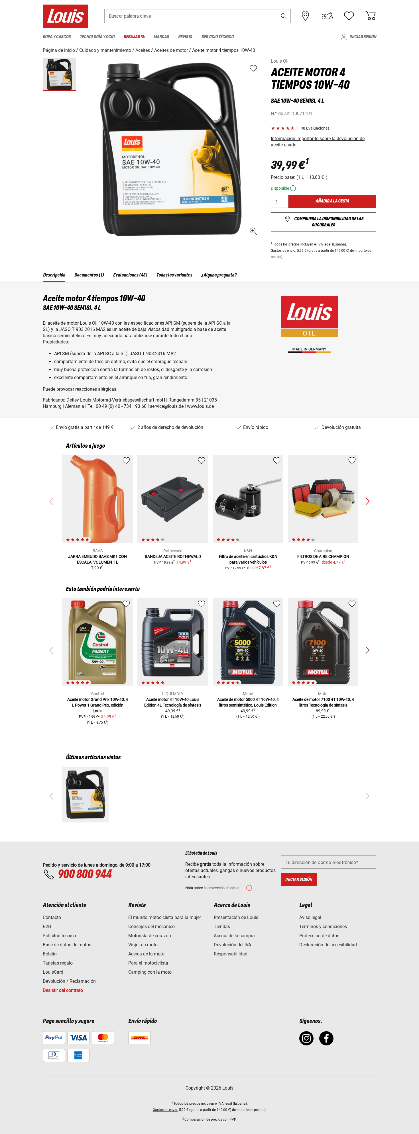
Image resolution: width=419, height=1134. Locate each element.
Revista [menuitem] (185, 36)
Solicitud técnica (59, 935)
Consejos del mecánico (151, 926)
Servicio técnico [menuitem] (218, 36)
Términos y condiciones (323, 926)
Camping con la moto (150, 972)
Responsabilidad (230, 954)
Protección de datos (319, 935)
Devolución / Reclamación (69, 981)
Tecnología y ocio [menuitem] (97, 36)
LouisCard (53, 972)
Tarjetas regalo (58, 963)
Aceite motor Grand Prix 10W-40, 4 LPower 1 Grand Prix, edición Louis (97, 705)
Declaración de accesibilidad (328, 944)
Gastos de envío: (283, 251)
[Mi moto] (327, 16)
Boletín (50, 954)
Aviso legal (310, 917)
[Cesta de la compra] (370, 16)
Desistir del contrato (63, 990)
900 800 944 (84, 874)
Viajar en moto (143, 944)
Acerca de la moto (146, 954)
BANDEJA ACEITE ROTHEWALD (173, 556)
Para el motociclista (148, 963)
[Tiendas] (305, 16)
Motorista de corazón (149, 935)
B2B (47, 926)
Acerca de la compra (234, 935)
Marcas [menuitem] (161, 36)
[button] (283, 16)
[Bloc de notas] (349, 16)
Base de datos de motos (67, 944)
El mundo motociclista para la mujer (164, 917)
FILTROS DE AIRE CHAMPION (323, 556)
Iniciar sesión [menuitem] (362, 36)
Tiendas (222, 926)
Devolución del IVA (232, 944)
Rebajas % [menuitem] (134, 36)
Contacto (52, 917)
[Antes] (367, 501)
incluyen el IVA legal (316, 244)
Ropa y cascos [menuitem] (57, 36)
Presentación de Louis (236, 917)
